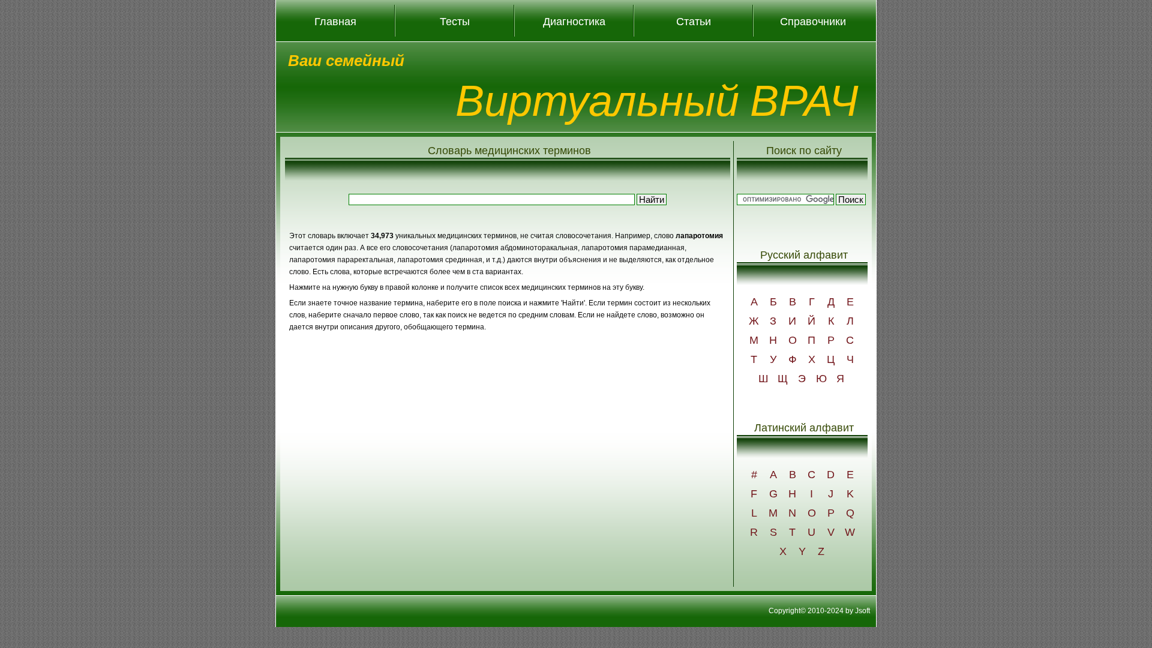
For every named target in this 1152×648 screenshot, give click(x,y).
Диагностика (574, 21)
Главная (335, 21)
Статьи (693, 21)
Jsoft (862, 611)
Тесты (455, 21)
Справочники (813, 21)
